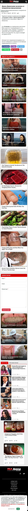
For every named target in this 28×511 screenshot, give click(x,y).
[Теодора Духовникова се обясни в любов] (14, 125)
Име (3, 278)
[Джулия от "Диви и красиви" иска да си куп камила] (14, 110)
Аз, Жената (14, 486)
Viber (14, 46)
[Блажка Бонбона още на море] (14, 95)
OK (18, 509)
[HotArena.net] (14, 469)
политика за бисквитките (8, 504)
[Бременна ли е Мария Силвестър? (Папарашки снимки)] (6, 415)
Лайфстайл (14, 481)
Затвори (11, 509)
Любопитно (14, 483)
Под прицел (14, 488)
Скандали (14, 484)
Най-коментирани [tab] (13, 362)
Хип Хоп (14, 490)
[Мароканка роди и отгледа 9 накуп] (14, 80)
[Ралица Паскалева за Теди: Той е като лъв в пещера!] (14, 66)
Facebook (6, 46)
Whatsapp (7, 49)
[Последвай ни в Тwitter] (23, 473)
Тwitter (22, 46)
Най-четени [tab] (4, 362)
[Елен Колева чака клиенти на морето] (14, 139)
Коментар (5, 289)
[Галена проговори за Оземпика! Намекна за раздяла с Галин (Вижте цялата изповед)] (6, 392)
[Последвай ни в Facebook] (20, 473)
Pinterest (16, 49)
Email (3, 283)
